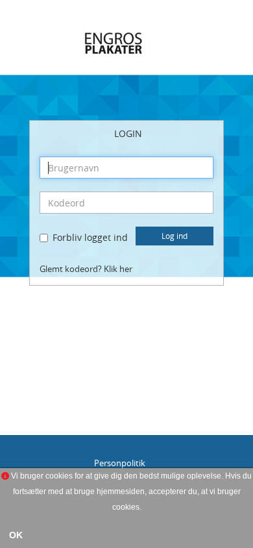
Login (128, 133)
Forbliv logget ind (90, 237)
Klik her (118, 269)
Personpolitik (119, 463)
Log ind (174, 235)
